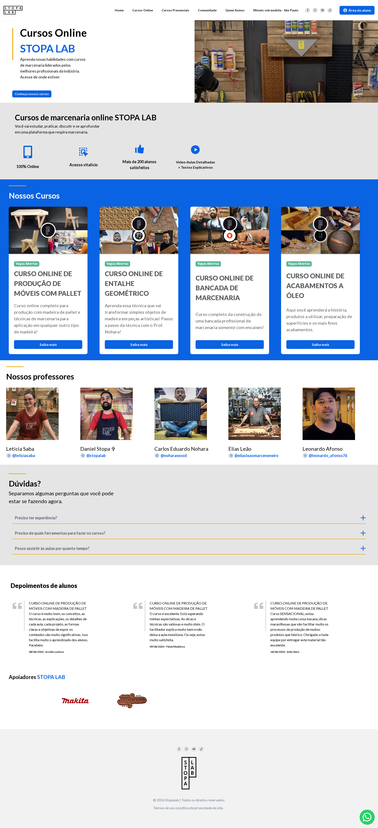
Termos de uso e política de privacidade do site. (188, 808)
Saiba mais (48, 344)
